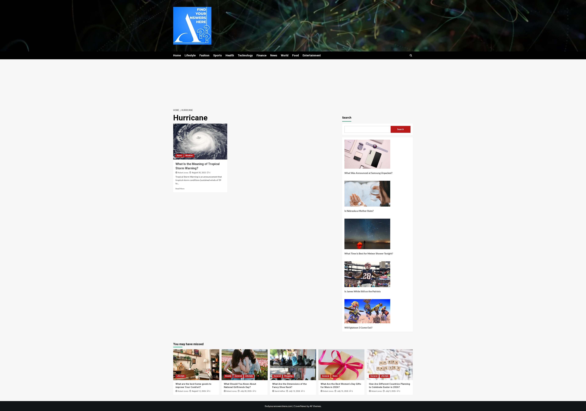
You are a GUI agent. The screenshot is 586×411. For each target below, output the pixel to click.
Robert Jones (183, 172)
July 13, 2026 (294, 391)
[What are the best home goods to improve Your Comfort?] (196, 364)
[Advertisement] (293, 82)
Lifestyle (190, 55)
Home (177, 55)
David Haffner (280, 391)
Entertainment (312, 55)
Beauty (228, 376)
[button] (411, 55)
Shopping (288, 376)
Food (295, 55)
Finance (261, 55)
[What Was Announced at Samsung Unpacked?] (367, 155)
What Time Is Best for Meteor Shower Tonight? (368, 253)
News (273, 55)
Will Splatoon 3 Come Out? (358, 327)
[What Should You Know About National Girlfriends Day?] (245, 364)
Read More (179, 188)
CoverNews (300, 406)
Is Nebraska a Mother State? (359, 210)
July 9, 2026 (390, 391)
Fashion (204, 55)
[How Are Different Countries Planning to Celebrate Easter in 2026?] (390, 364)
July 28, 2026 (246, 391)
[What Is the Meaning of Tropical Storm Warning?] (200, 142)
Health (230, 55)
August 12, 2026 (199, 391)
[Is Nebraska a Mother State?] (367, 195)
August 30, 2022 (199, 173)
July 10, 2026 (342, 391)
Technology (245, 55)
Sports (217, 55)
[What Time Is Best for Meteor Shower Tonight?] (367, 235)
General (238, 376)
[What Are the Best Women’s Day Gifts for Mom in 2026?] (341, 364)
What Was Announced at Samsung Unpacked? (368, 173)
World (284, 55)
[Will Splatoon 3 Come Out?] (367, 312)
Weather (189, 155)
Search (346, 118)
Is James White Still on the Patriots (362, 291)
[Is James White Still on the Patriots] (367, 275)
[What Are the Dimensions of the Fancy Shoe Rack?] (293, 364)
